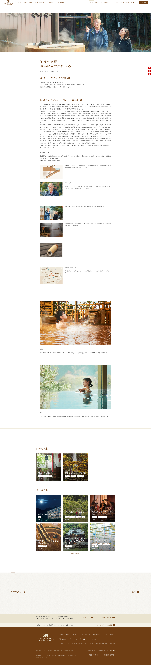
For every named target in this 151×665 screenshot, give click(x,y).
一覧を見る (133, 592)
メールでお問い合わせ (126, 2)
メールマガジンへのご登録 (104, 625)
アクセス (117, 2)
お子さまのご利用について (77, 643)
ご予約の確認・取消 (107, 617)
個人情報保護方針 (62, 655)
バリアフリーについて (89, 643)
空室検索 (143, 2)
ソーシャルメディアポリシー (74, 655)
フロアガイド (67, 643)
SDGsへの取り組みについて (102, 643)
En (134, 2)
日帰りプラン (87, 617)
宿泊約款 (54, 655)
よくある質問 (112, 643)
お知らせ (111, 2)
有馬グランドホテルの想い (101, 2)
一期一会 (91, 2)
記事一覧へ (74, 553)
